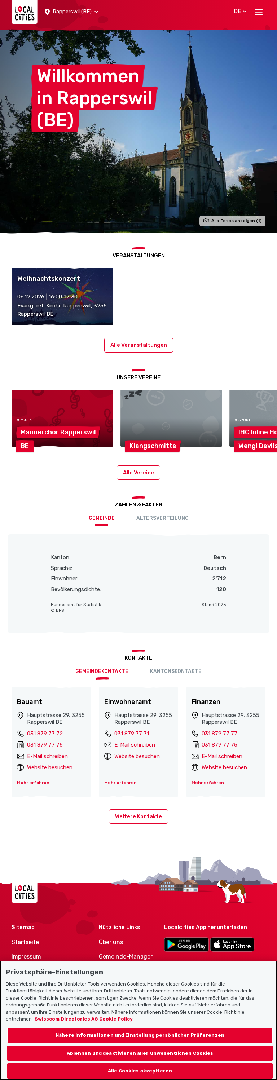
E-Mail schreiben (47, 756)
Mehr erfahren (33, 782)
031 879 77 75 (45, 745)
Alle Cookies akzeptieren (140, 1071)
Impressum (26, 956)
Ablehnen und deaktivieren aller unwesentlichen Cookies (140, 1053)
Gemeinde (102, 518)
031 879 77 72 (45, 733)
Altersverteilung (162, 518)
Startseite (25, 942)
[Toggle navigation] (258, 11)
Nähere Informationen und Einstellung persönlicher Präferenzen (140, 1035)
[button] (71, 12)
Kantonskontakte (176, 671)
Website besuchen (49, 767)
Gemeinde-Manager (126, 956)
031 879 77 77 (219, 733)
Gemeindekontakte (101, 671)
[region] (138, 1020)
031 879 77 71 (131, 733)
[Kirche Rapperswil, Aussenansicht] (138, 131)
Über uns (111, 942)
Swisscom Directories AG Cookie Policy (84, 1019)
